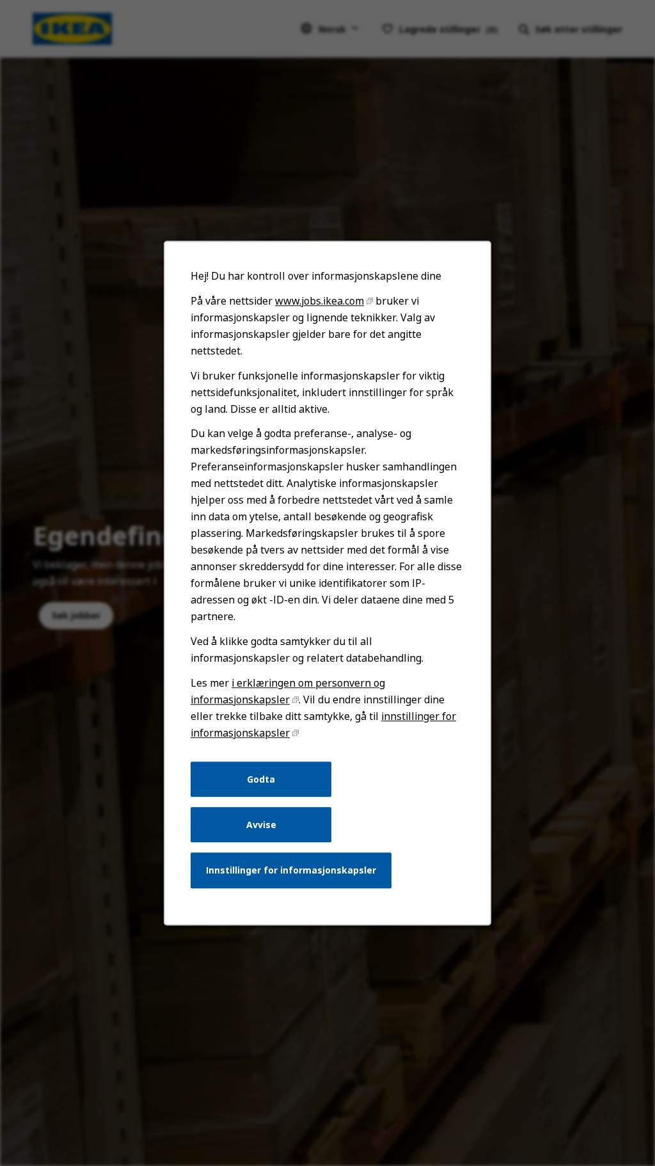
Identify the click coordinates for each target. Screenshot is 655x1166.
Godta (261, 779)
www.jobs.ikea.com (319, 301)
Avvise (261, 825)
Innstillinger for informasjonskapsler (291, 870)
